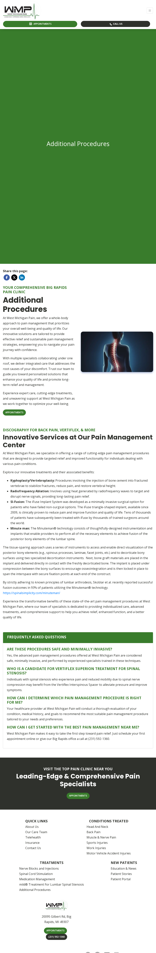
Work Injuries (96, 848)
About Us (32, 827)
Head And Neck (97, 827)
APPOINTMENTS (55, 930)
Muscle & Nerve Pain (101, 837)
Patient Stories (121, 874)
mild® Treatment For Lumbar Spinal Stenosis (51, 884)
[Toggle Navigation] (150, 10)
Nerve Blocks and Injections (39, 868)
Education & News (123, 868)
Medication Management (37, 879)
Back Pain (93, 832)
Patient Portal (121, 879)
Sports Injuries (97, 843)
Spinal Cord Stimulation (36, 874)
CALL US (117, 23)
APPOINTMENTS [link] (42, 23)
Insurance (32, 843)
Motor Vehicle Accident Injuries (109, 853)
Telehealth (33, 837)
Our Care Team (36, 832)
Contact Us (33, 848)
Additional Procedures (35, 890)
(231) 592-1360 (56, 936)
